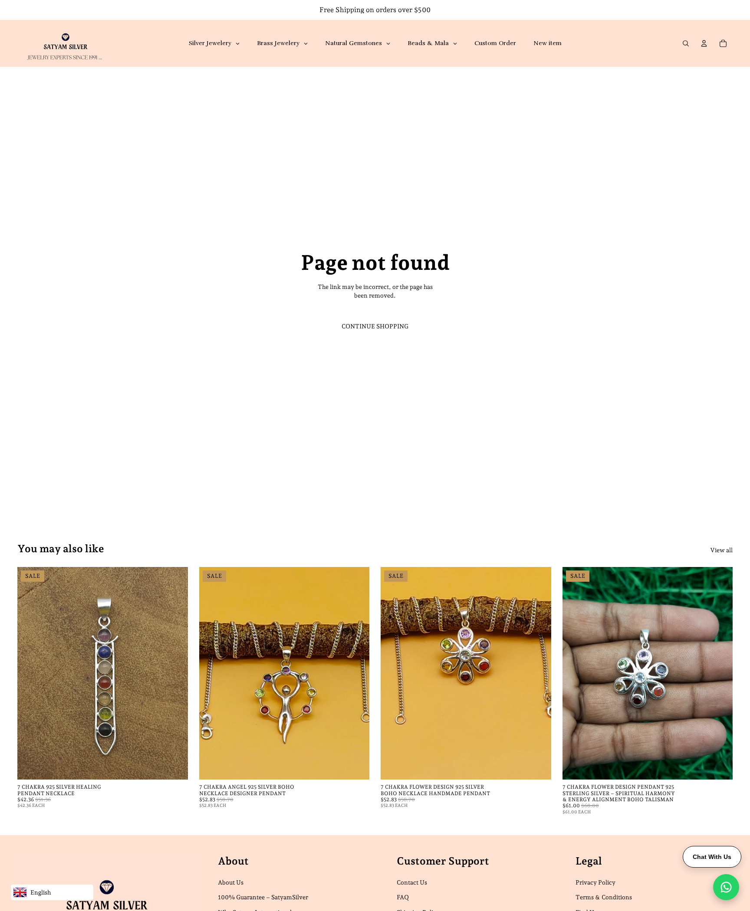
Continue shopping (375, 326)
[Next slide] (175, 673)
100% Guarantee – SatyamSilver (263, 897)
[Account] (704, 43)
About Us (230, 882)
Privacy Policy (595, 882)
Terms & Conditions (604, 897)
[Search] (685, 43)
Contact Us (412, 882)
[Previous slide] (30, 673)
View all (721, 550)
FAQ (403, 897)
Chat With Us (712, 856)
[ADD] (174, 766)
